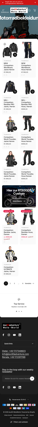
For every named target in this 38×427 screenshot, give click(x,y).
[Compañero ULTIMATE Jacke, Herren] (10, 254)
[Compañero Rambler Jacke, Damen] (10, 217)
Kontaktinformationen (15, 418)
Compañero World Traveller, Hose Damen (27, 174)
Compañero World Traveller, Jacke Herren (10, 139)
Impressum (25, 418)
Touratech (7, 60)
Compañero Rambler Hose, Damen (27, 232)
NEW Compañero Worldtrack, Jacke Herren (9, 66)
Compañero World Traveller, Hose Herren (27, 139)
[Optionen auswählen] (15, 55)
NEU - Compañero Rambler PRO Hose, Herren (26, 103)
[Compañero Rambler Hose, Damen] (28, 217)
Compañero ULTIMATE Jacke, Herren (9, 269)
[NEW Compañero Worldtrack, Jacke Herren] (10, 50)
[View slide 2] (19, 311)
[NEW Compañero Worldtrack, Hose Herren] (28, 50)
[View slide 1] (16, 311)
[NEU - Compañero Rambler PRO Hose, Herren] (28, 87)
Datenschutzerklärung (19, 415)
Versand (32, 415)
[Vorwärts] (35, 2)
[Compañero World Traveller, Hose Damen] (28, 158)
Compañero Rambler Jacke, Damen (10, 232)
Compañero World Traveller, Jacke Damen (10, 174)
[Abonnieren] (32, 378)
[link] (13, 357)
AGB (27, 415)
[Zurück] (3, 2)
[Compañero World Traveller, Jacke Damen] (10, 158)
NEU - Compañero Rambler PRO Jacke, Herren (9, 103)
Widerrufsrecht (8, 415)
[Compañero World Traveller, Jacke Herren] (10, 124)
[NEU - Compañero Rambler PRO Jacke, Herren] (10, 87)
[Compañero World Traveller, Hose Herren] (28, 124)
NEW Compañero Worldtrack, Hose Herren (26, 66)
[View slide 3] (21, 311)
